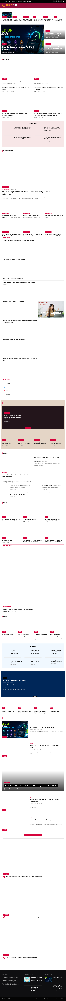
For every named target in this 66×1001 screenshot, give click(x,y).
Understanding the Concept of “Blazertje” (51, 493)
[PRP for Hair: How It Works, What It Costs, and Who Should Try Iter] (54, 511)
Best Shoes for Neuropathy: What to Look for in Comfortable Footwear (11, 520)
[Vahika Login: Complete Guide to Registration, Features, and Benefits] (17, 103)
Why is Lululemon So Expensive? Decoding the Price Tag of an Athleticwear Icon (20, 493)
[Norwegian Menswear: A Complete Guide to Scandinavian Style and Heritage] (5, 488)
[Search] (63, 1)
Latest (35, 17)
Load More (32, 835)
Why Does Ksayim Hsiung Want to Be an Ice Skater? (54, 216)
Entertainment (6, 186)
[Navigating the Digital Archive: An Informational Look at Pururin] (27, 979)
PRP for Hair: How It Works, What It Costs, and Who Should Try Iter (53, 520)
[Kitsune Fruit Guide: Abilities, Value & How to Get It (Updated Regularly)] (33, 857)
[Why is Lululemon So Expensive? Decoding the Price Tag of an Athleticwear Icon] (5, 495)
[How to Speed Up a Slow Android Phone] (7, 15)
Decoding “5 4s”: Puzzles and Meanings (56, 660)
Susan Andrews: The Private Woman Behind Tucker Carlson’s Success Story (19, 283)
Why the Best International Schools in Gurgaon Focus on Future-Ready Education (22, 139)
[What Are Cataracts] (11, 532)
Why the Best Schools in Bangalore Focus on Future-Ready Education (52, 128)
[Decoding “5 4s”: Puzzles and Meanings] (47, 661)
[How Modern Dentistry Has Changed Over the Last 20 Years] (49, 684)
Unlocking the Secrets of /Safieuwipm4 (13, 301)
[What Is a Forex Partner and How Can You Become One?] (33, 577)
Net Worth (6, 874)
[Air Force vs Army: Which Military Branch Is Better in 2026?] (25, 704)
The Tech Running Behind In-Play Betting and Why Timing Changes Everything (35, 652)
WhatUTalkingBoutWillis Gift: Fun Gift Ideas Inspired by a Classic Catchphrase (26, 193)
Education (43, 5)
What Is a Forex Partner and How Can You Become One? (18, 609)
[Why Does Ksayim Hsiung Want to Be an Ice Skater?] (54, 208)
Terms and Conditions (22, 1)
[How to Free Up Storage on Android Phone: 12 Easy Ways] (18, 15)
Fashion (4, 472)
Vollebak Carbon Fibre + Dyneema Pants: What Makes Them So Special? (16, 475)
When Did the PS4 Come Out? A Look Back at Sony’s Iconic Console (36, 661)
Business (49, 5)
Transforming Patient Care (29, 519)
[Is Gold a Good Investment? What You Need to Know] (49, 71)
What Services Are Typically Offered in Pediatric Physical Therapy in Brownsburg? (32, 540)
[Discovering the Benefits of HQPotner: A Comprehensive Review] (41, 436)
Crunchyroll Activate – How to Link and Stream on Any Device (32, 235)
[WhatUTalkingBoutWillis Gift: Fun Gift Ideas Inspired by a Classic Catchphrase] (33, 170)
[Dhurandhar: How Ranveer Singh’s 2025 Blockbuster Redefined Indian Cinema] (11, 226)
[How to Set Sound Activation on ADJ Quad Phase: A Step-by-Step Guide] (51, 366)
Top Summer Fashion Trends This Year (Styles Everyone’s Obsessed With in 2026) (46, 458)
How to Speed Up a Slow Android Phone (7, 20)
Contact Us (29, 1)
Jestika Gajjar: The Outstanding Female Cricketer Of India (18, 240)
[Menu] (2, 1)
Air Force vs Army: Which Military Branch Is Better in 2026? (24, 711)
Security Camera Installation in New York (8, 710)
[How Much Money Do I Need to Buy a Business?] (48, 15)
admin (4, 117)
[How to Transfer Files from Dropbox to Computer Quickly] (57, 436)
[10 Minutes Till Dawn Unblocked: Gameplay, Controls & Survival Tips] (9, 626)
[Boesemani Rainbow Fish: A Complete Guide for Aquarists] (57, 704)
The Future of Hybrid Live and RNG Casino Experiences (56, 652)
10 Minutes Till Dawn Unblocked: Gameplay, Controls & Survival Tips (8, 635)
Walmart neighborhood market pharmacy (14, 339)
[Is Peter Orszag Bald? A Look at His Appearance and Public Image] (33, 938)
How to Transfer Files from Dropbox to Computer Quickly (56, 442)
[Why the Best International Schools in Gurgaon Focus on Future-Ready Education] (8, 140)
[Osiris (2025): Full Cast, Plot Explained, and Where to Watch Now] (11, 208)
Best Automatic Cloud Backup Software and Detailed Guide (24, 442)
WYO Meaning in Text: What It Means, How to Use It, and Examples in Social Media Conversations (22, 129)
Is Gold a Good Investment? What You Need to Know (48, 81)
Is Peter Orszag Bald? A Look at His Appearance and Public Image (21, 957)
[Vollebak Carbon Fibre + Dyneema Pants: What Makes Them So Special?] (17, 464)
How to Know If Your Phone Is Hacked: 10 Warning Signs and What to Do (27, 21)
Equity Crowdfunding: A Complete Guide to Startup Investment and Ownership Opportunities (47, 114)
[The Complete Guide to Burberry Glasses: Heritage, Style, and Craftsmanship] (37, 488)
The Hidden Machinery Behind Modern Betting (15, 652)
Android (4, 17)
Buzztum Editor (4, 52)
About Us (9, 1)
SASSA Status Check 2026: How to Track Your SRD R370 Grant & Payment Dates (25, 917)
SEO (59, 5)
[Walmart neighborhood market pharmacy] (51, 347)
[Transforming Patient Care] (33, 511)
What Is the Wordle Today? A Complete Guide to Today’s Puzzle (57, 635)
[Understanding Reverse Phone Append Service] (27, 989)
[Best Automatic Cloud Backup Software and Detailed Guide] (25, 436)
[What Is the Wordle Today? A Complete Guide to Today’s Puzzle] (57, 626)
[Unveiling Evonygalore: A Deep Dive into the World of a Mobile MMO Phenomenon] (41, 626)
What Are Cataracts (7, 540)
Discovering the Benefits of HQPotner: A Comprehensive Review (41, 442)
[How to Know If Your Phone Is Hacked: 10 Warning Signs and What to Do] (28, 15)
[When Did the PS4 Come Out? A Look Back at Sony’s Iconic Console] (27, 661)
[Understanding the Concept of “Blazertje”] (37, 495)
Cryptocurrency (7, 606)
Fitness (25, 537)
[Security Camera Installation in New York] (9, 704)
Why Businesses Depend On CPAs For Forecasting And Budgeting (48, 88)
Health (37, 5)
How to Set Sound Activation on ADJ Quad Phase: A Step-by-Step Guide (20, 359)
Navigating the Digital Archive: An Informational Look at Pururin (36, 980)
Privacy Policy (14, 1)
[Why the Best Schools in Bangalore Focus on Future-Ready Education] (39, 130)
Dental (55, 17)
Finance (63, 5)
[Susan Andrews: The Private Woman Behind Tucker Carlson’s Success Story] (51, 290)
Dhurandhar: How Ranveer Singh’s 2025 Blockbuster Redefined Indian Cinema (11, 235)
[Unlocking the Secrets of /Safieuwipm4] (51, 309)
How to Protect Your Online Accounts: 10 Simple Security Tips (38, 21)
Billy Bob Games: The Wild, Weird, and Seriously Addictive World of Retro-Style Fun (25, 635)
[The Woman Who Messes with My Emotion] (51, 267)
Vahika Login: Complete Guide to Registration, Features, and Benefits (14, 114)
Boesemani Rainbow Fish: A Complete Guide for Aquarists (56, 711)
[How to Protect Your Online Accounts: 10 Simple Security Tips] (38, 15)
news (21, 5)
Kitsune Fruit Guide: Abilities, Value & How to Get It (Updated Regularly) (24, 876)
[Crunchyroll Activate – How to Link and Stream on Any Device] (33, 226)
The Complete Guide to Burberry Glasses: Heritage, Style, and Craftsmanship (51, 486)
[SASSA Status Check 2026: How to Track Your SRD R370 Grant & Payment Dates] (33, 898)
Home (6, 1)
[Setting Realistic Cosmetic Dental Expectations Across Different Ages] (59, 15)
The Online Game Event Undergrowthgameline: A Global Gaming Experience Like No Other (16, 661)
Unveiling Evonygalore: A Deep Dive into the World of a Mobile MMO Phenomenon (40, 635)
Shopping (54, 5)
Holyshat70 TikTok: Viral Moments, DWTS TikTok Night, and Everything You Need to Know (40, 711)
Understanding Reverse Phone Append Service (36, 989)
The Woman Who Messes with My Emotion (14, 259)
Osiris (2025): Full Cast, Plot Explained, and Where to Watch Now (11, 216)
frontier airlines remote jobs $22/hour (13, 278)
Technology (27, 5)
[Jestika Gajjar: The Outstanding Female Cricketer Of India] (51, 248)
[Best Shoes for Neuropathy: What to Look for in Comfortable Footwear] (11, 511)
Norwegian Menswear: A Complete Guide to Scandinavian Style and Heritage (20, 486)
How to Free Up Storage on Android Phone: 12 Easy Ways (17, 21)
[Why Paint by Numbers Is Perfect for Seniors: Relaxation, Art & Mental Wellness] (54, 532)
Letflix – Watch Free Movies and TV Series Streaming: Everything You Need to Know (54, 235)
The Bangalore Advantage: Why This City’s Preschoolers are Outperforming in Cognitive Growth (52, 139)
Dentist (35, 696)
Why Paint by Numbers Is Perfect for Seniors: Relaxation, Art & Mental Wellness (53, 540)
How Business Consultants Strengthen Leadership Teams (15, 88)
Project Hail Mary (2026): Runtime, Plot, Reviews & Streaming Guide (31, 216)
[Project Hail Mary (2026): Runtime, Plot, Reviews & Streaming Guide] (33, 208)
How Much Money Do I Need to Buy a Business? (48, 21)
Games (4, 631)
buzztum (6, 998)
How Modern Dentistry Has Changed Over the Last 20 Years (15, 681)
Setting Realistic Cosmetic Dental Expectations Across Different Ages (58, 21)
